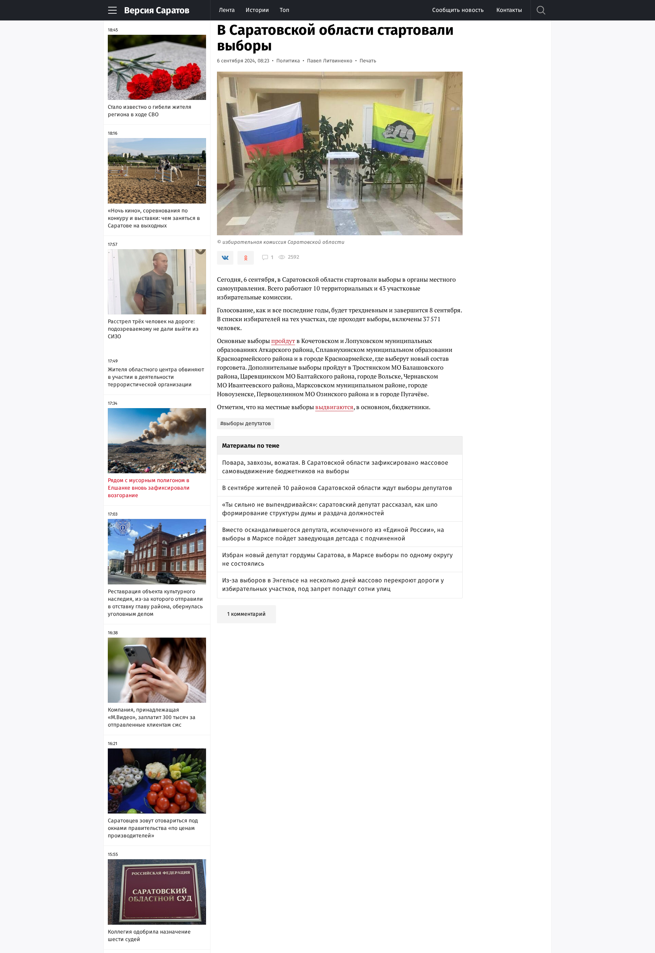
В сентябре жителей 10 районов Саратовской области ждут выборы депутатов (337, 488)
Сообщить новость (458, 10)
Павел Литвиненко (329, 61)
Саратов (156, 10)
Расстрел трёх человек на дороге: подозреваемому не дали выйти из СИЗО (153, 329)
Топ (284, 10)
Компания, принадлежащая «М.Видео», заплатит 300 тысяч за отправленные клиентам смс (151, 717)
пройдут (283, 341)
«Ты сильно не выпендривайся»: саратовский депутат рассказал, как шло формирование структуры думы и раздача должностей (330, 509)
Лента (227, 10)
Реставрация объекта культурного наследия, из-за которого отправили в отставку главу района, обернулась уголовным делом (155, 602)
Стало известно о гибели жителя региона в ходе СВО (149, 111)
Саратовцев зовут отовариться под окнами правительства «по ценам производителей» (153, 828)
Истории (257, 10)
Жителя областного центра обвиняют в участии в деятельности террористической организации (156, 377)
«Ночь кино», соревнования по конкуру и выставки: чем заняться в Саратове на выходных (154, 218)
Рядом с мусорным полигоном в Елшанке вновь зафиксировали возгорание (149, 487)
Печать (368, 61)
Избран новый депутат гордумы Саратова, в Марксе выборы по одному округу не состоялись (337, 559)
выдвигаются (334, 407)
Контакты (509, 10)
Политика (288, 61)
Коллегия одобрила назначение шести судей (149, 935)
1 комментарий (246, 614)
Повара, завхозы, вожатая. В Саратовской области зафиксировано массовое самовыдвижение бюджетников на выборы (335, 467)
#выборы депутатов (245, 423)
